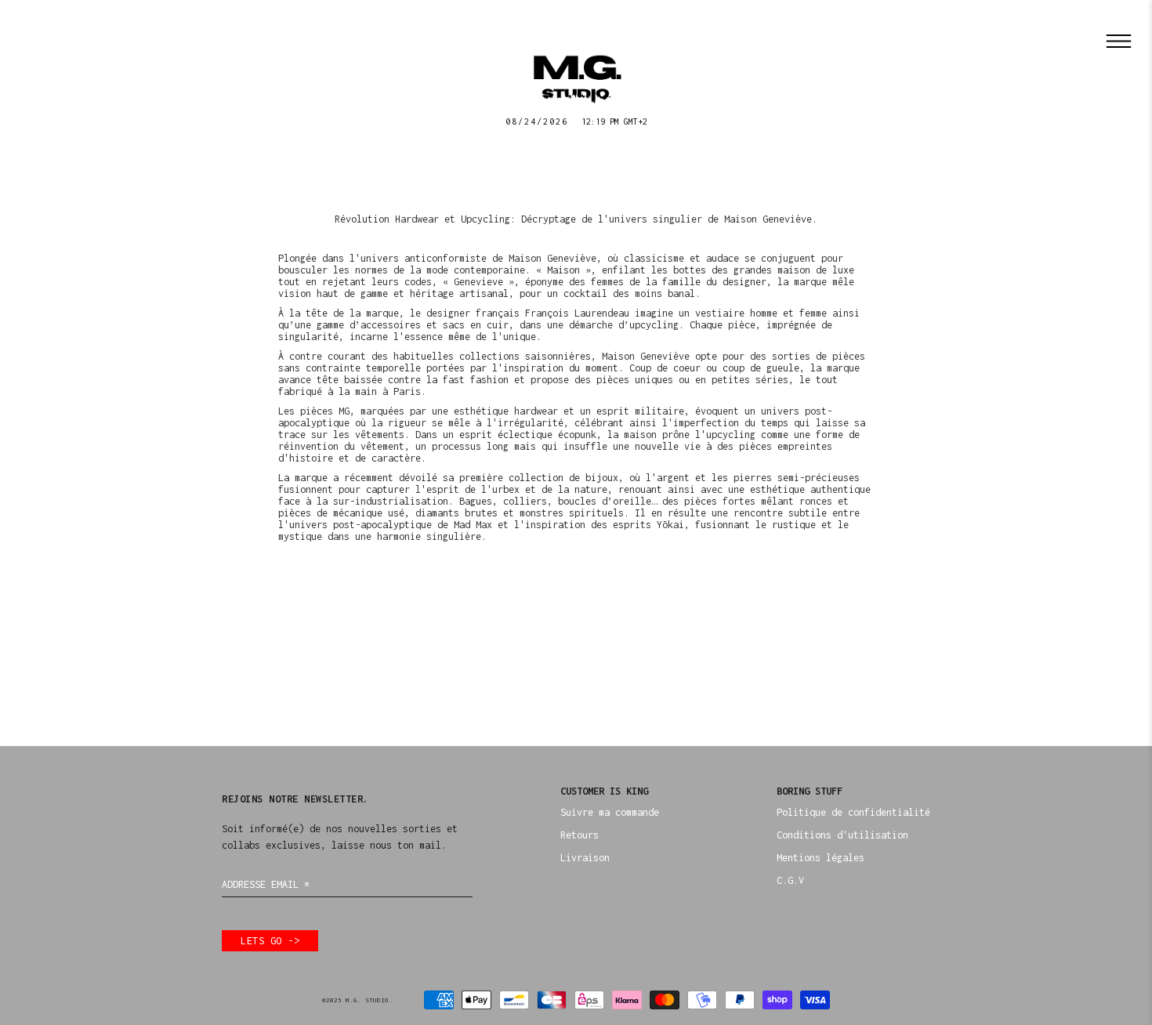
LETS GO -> (270, 941)
